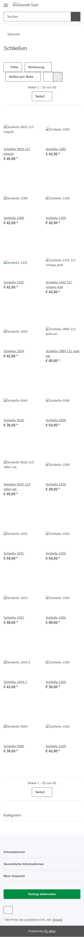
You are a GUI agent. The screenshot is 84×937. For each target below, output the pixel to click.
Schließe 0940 (14, 746)
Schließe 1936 (56, 682)
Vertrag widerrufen (42, 894)
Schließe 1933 (14, 617)
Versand (57, 919)
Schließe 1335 (56, 218)
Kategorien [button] (12, 815)
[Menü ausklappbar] (6, 3)
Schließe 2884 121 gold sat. (62, 353)
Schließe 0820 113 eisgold (17, 151)
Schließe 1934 (56, 617)
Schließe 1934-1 (15, 682)
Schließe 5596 (56, 420)
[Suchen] (75, 16)
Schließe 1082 (56, 149)
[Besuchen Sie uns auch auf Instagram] (8, 910)
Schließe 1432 (14, 282)
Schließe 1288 (14, 218)
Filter (14, 67)
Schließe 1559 (14, 351)
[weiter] (76, 96)
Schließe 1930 (56, 484)
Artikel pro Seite (21, 76)
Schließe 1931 (14, 553)
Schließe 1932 (56, 553)
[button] (63, 4)
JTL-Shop (50, 931)
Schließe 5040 (14, 420)
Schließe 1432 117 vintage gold (59, 284)
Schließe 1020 (56, 746)
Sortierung (36, 67)
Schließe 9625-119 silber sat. (17, 487)
